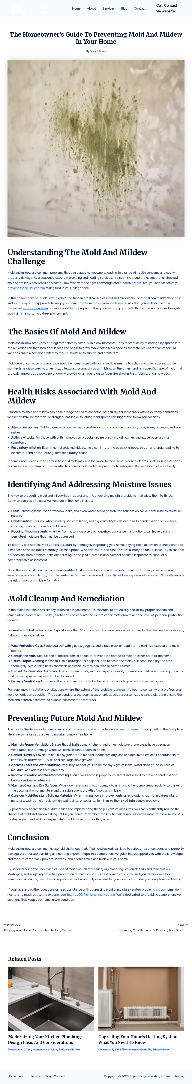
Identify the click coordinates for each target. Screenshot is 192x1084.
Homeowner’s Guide (45, 1049)
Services (108, 8)
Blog (124, 8)
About (91, 8)
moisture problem (35, 308)
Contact (140, 8)
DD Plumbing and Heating (97, 894)
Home (76, 8)
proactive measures (133, 283)
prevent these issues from (26, 288)
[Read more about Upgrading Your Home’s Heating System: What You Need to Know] (141, 998)
